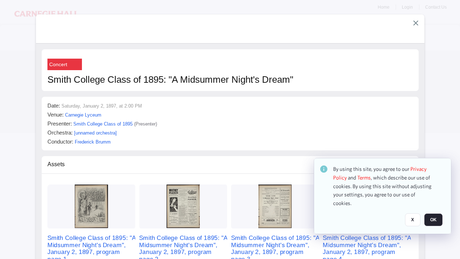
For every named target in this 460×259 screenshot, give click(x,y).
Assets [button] (56, 164)
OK (433, 219)
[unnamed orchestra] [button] (95, 133)
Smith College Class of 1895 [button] (103, 124)
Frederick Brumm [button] (93, 142)
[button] (415, 23)
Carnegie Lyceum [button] (83, 115)
